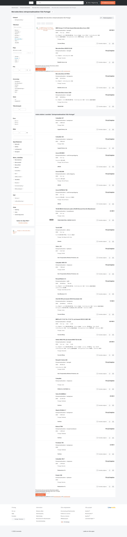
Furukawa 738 (59, 442)
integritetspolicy (57, 71)
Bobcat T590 (59, 426)
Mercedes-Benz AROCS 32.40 (64, 48)
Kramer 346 (59, 475)
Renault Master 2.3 (61, 278)
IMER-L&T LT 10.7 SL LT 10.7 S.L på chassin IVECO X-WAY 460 (73, 319)
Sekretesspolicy (39, 513)
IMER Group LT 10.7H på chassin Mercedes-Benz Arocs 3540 (72, 28)
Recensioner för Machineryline (43, 518)
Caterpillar (58, 378)
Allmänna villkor (39, 511)
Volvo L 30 (58, 246)
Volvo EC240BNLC (61, 394)
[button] (109, 43)
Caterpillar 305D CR (61, 262)
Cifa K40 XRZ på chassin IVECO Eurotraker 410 (69, 299)
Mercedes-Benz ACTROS (63, 73)
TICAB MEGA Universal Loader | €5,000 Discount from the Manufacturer (75, 208)
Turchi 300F (59, 227)
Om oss (13, 511)
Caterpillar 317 (60, 118)
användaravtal (66, 71)
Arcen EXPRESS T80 (61, 190)
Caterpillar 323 (60, 136)
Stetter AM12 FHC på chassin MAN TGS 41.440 (69, 339)
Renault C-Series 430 (61, 360)
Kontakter (14, 516)
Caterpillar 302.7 (60, 459)
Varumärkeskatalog (40, 521)
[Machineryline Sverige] (19, 2)
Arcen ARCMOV (60, 153)
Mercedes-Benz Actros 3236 (63, 92)
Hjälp (13, 513)
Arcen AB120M (60, 171)
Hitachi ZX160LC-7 (61, 410)
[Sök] (38, 3)
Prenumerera (40, 69)
